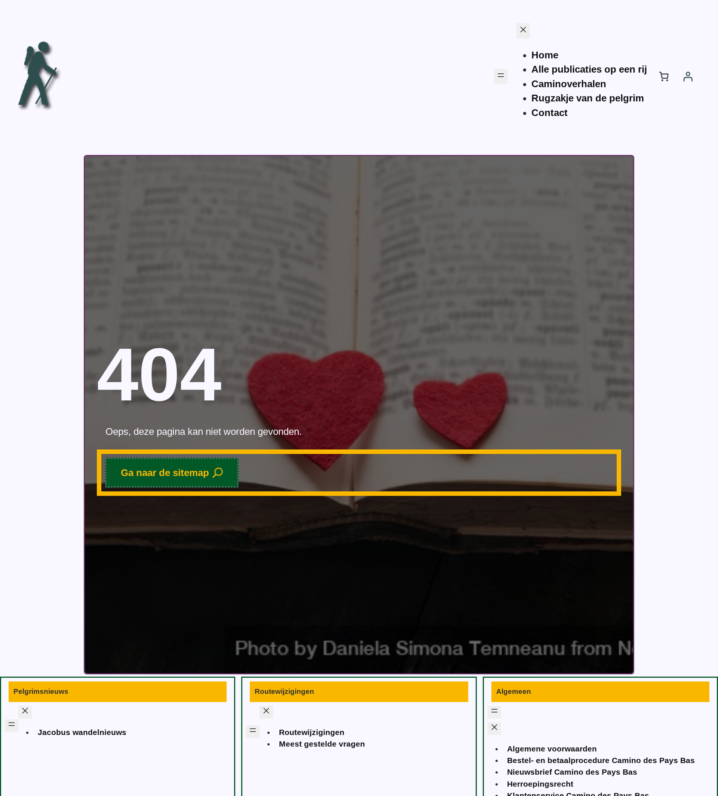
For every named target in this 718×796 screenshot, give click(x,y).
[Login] (688, 76)
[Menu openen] (500, 76)
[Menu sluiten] (523, 30)
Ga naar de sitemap (165, 472)
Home (544, 55)
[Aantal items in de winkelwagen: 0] (664, 76)
